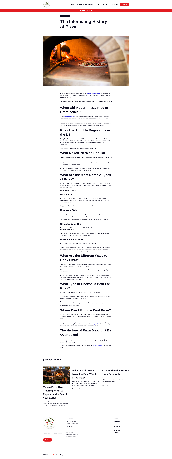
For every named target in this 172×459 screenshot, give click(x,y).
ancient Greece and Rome (93, 93)
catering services (94, 324)
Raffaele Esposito (69, 116)
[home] (46, 4)
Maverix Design (59, 455)
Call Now (124, 4)
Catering (72, 4)
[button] (98, 4)
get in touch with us (98, 345)
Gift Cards (105, 4)
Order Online (114, 4)
